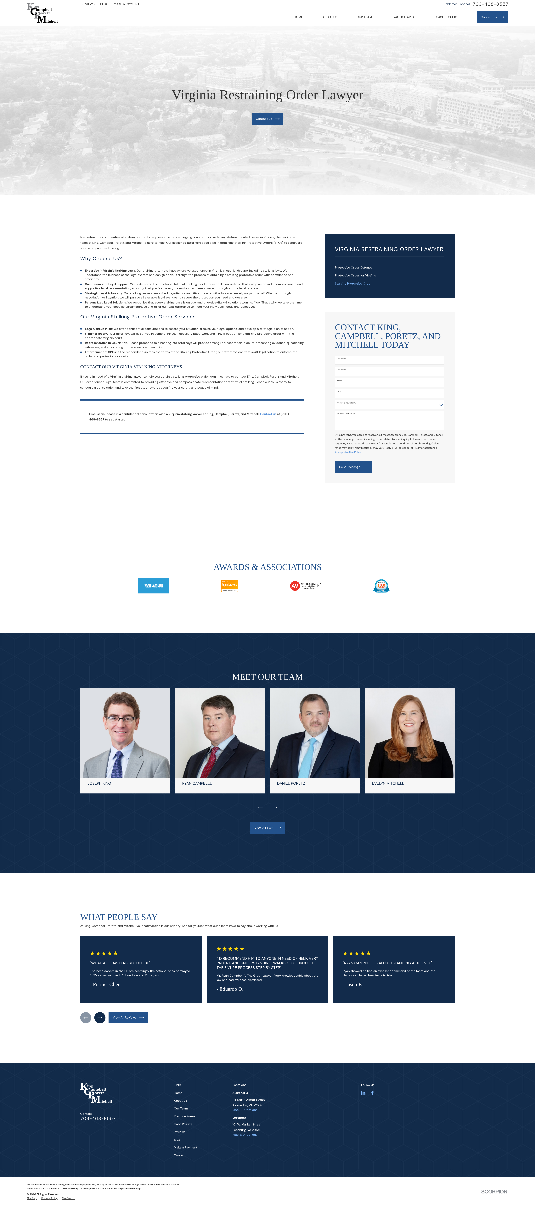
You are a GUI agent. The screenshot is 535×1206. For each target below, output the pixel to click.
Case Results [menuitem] (446, 17)
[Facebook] (372, 1093)
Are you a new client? (346, 403)
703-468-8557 (490, 4)
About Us (180, 1101)
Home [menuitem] (298, 17)
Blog (104, 4)
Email (339, 392)
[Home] (42, 13)
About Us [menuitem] (329, 17)
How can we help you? (347, 414)
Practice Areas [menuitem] (403, 17)
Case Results (183, 1124)
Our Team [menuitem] (364, 17)
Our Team (181, 1108)
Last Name (341, 370)
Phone (339, 381)
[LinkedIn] (363, 1093)
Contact (180, 1155)
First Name (341, 359)
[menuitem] (389, 268)
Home (178, 1093)
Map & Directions (244, 1110)
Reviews (88, 4)
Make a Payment (126, 4)
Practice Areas (184, 1116)
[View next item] (274, 807)
